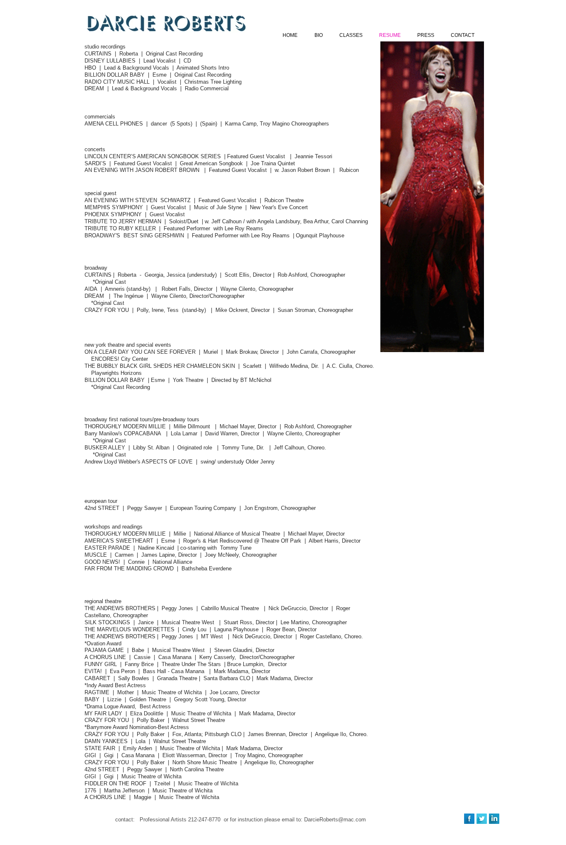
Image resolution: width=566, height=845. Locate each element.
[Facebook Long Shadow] (469, 819)
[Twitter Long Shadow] (482, 819)
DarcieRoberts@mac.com (335, 819)
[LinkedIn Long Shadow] (494, 819)
